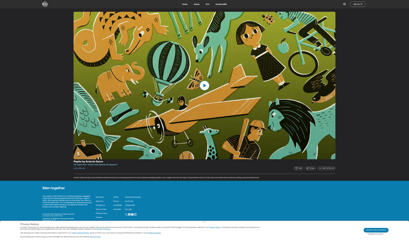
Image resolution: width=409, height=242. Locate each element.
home (184, 4)
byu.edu (128, 209)
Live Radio (117, 205)
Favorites (117, 209)
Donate (99, 217)
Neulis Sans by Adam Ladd (54, 216)
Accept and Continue (376, 230)
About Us (99, 201)
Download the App (133, 197)
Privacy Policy (101, 213)
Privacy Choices (154, 233)
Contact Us (100, 205)
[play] (204, 85)
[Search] (344, 4)
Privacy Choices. (103, 229)
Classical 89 (130, 205)
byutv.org (129, 201)
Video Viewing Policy (80, 233)
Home (115, 197)
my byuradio (221, 4)
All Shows (100, 197)
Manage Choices (375, 234)
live (207, 4)
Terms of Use (101, 209)
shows (196, 4)
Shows (116, 201)
